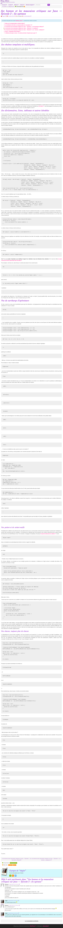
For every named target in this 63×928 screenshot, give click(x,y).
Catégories (10, 6)
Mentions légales (29, 4)
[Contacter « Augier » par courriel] (15, 876)
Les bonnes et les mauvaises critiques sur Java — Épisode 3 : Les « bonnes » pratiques (24, 29)
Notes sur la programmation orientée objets (14, 23)
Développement (13, 862)
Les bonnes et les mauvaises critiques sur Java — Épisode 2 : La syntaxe (21, 28)
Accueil (4, 6)
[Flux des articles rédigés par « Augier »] (13, 876)
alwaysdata (45, 926)
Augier (3, 16)
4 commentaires (26, 16)
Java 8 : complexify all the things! (12, 31)
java (14, 865)
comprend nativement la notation (47, 533)
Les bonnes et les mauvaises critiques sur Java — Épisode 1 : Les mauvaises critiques (24, 26)
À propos (4, 4)
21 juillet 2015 (11, 16)
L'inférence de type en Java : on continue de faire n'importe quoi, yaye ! (20, 33)
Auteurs (21, 4)
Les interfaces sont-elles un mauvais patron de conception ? (18, 25)
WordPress (32, 926)
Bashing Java (19, 20)
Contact (10, 4)
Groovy (10, 865)
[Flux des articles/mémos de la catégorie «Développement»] (24, 6)
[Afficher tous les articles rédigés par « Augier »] (10, 876)
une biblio (41, 106)
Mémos (15, 4)
